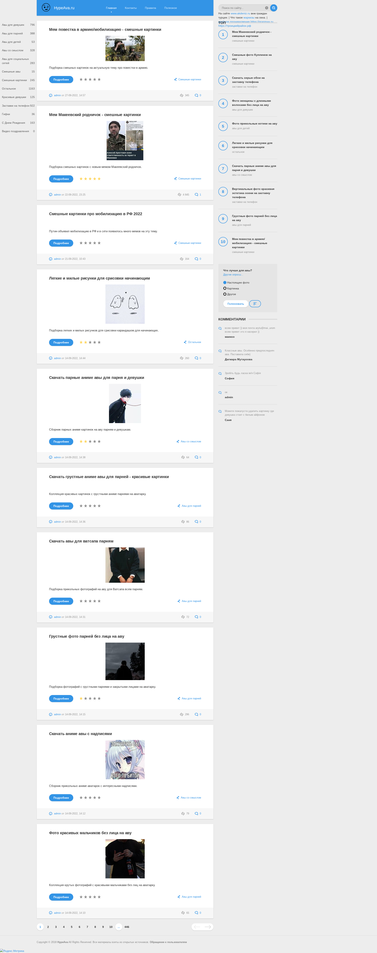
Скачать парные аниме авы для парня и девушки (96, 377)
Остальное (18, 88)
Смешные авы (18, 71)
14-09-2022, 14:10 (75, 913)
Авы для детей (18, 41)
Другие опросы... (233, 274)
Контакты (131, 7)
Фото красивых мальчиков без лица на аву (90, 833)
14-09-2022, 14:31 (75, 617)
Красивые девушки (18, 97)
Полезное (170, 7)
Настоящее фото (238, 282)
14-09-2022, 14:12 (75, 813)
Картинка (233, 288)
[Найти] (273, 7)
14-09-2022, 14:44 (75, 358)
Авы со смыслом (18, 50)
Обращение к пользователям (168, 942)
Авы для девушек (18, 24)
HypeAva (62, 942)
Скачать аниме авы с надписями (80, 734)
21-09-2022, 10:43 (75, 259)
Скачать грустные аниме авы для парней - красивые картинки (109, 477)
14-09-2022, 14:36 (75, 521)
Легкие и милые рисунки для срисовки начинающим (99, 278)
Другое (231, 294)
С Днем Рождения (18, 122)
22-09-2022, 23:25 (75, 194)
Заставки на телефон (18, 105)
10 (111, 926)
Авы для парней (18, 33)
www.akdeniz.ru (240, 13)
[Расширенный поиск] (266, 7)
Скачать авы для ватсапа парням (81, 541)
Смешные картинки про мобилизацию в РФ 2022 (95, 214)
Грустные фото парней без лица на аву (86, 636)
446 (126, 926)
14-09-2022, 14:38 (75, 457)
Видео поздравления (18, 131)
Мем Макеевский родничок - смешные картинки (95, 114)
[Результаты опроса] (255, 303)
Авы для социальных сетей (18, 61)
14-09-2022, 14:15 (75, 714)
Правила (150, 7)
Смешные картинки (18, 80)
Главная (111, 7)
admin (57, 95)
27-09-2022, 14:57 (75, 95)
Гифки (18, 114)
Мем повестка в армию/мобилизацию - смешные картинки (105, 29)
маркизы (248, 17)
